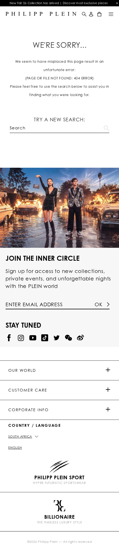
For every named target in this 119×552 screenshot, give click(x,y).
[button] (83, 14)
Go (106, 127)
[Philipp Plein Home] (41, 14)
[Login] (91, 14)
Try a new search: (59, 119)
